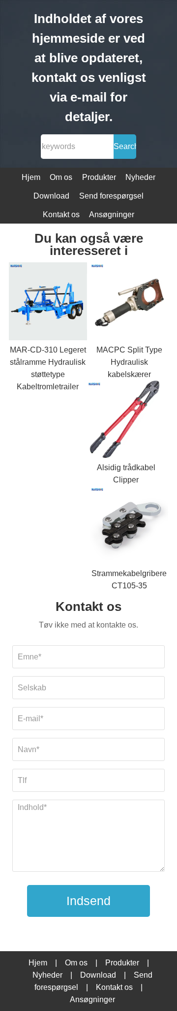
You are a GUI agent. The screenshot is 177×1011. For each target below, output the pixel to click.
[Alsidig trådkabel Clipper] (126, 421)
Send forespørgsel (111, 196)
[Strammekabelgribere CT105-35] (129, 526)
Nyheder (140, 177)
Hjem (31, 177)
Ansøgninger (111, 214)
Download (51, 196)
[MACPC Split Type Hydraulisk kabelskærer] (129, 303)
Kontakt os (61, 214)
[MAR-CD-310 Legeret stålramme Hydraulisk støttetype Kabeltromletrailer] (48, 303)
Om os (61, 177)
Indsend (88, 901)
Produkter (99, 177)
